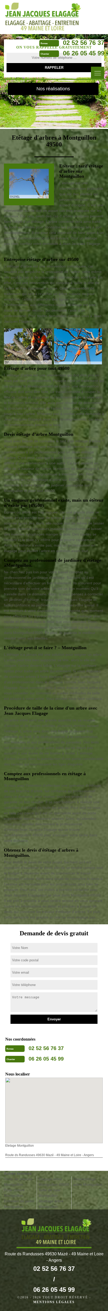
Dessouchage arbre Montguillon (87, 1182)
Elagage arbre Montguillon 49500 (54, 1182)
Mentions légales (54, 1302)
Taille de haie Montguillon (49, 1193)
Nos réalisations (53, 88)
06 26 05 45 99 (83, 53)
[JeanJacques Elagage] (40, 16)
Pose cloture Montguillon (14, 1193)
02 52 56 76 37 (83, 42)
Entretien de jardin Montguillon (19, 1204)
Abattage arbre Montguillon (51, 1204)
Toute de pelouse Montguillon (18, 1182)
